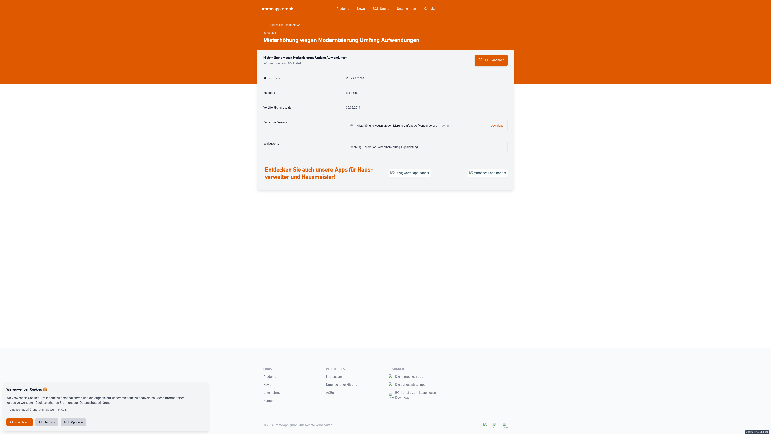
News (361, 9)
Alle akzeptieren (192, 389)
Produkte (342, 9)
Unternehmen (406, 9)
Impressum (334, 377)
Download (497, 125)
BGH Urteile (381, 9)
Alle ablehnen (47, 422)
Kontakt (429, 9)
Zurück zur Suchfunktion (281, 25)
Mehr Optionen (73, 422)
